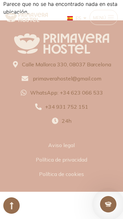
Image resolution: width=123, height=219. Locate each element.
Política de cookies (61, 174)
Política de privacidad (61, 159)
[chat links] (108, 204)
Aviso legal (61, 145)
